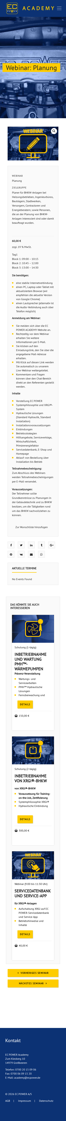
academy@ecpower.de (27, 1077)
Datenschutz (46, 1100)
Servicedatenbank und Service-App (33, 893)
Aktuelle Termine (24, 568)
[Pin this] (11, 554)
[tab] (24, 569)
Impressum (26, 1100)
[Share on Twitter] (21, 545)
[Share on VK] (21, 554)
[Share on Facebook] (11, 545)
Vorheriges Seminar (35, 972)
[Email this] (31, 554)
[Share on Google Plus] (51, 545)
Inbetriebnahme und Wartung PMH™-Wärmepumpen (31, 661)
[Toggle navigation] (59, 8)
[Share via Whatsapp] (41, 554)
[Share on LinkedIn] (31, 545)
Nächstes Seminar (31, 983)
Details (25, 704)
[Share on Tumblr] (41, 545)
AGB (9, 1100)
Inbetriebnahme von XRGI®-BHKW (31, 778)
